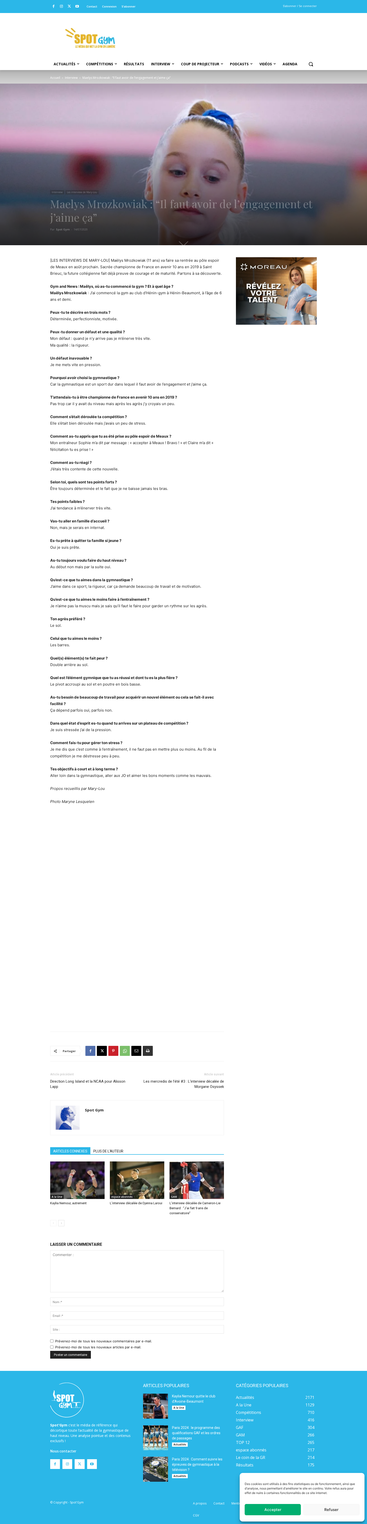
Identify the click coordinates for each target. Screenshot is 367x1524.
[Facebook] (53, 6)
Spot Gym (63, 229)
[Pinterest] (113, 1051)
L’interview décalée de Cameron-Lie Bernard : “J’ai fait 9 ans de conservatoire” (195, 1208)
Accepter (272, 1509)
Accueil (55, 78)
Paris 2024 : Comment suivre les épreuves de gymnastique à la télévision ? (197, 1464)
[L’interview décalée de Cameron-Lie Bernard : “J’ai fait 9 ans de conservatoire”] (197, 1180)
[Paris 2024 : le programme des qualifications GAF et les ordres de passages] (155, 1437)
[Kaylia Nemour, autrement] (77, 1180)
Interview (71, 78)
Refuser (331, 1509)
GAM (174, 1196)
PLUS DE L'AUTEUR (108, 1151)
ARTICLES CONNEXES (70, 1151)
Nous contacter (63, 1451)
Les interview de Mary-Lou (82, 192)
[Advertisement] (217, 31)
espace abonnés (122, 1196)
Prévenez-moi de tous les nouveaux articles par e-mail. (98, 1347)
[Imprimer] (148, 1051)
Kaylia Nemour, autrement (68, 1203)
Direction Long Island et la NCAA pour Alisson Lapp (87, 1084)
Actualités (180, 1444)
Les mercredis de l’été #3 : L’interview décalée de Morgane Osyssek (184, 1084)
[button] (311, 64)
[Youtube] (77, 6)
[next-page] (61, 1223)
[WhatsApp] (125, 1051)
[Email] (136, 1051)
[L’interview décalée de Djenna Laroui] (137, 1180)
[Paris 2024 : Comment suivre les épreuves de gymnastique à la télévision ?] (155, 1469)
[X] (69, 6)
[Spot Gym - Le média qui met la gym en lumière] (90, 38)
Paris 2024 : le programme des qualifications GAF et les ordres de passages (196, 1433)
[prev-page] (53, 1223)
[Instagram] (61, 6)
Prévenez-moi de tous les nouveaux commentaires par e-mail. (103, 1341)
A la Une (57, 1196)
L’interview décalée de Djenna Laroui (136, 1203)
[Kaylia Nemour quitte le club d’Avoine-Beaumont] (155, 1406)
